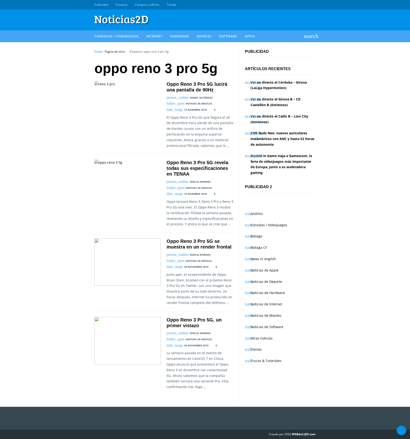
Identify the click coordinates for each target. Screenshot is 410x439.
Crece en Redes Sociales (313, 5)
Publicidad (101, 5)
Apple (250, 36)
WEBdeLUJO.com (304, 434)
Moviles (204, 36)
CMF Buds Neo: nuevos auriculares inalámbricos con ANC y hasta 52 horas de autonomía (282, 139)
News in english (263, 259)
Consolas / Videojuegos (116, 36)
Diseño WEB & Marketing (307, 5)
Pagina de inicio (115, 52)
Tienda (171, 5)
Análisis (257, 213)
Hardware (179, 36)
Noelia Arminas (200, 181)
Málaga (256, 236)
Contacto (121, 5)
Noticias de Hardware (268, 292)
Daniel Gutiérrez (201, 97)
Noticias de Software (267, 327)
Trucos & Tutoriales (266, 360)
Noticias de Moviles (199, 103)
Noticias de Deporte (266, 281)
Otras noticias (262, 338)
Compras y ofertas (147, 5)
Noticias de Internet (266, 304)
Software (228, 36)
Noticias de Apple (265, 270)
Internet (154, 36)
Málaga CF (259, 247)
